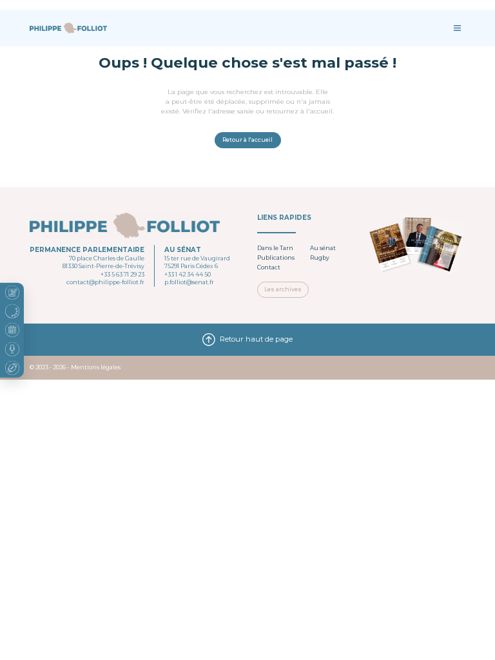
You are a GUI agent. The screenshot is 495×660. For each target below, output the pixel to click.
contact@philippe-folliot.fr (105, 282)
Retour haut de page (256, 339)
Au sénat (323, 248)
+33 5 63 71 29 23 (122, 274)
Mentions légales (96, 367)
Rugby (319, 258)
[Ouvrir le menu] (457, 28)
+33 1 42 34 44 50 (187, 274)
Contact (268, 267)
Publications (276, 258)
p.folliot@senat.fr (189, 282)
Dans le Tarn (275, 248)
